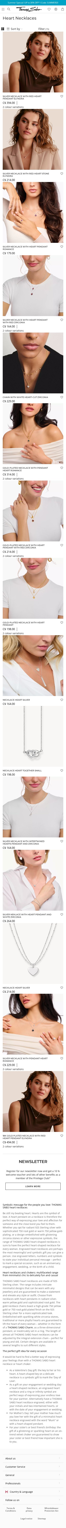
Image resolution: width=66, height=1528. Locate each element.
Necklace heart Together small (22, 770)
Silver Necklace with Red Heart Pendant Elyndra (22, 97)
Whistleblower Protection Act (51, 1509)
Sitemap (42, 1518)
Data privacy (29, 1509)
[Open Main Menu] (2, 9)
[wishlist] (49, 9)
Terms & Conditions (10, 1509)
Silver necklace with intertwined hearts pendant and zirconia (24, 842)
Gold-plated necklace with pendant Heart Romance (25, 469)
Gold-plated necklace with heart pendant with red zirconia (24, 546)
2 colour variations (13, 107)
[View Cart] (62, 9)
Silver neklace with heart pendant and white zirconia (27, 915)
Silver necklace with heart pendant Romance (25, 247)
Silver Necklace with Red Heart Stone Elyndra (26, 174)
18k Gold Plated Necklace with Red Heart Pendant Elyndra (24, 1136)
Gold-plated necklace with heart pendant (24, 623)
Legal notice (26, 1518)
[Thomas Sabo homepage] (8, 9)
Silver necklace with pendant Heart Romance (25, 1059)
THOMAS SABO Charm (20, 1327)
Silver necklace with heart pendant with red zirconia (25, 321)
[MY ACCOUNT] (55, 9)
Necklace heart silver (16, 700)
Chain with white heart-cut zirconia (25, 397)
